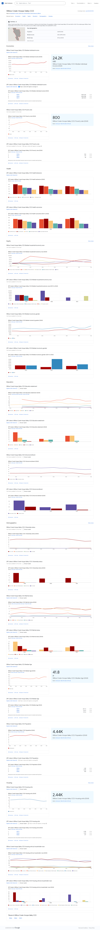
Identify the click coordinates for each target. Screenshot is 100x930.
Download (11, 78)
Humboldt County (14, 13)
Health (24, 16)
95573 (18, 98)
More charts (91, 46)
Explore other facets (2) (12, 52)
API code (16, 78)
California (21, 13)
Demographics (43, 16)
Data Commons (8, 3)
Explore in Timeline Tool (24, 78)
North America (34, 13)
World (39, 13)
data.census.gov (19, 394)
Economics (17, 16)
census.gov (13, 58)
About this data (19, 58)
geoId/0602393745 (90, 10)
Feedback (96, 3)
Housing (50, 16)
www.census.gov (30, 40)
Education (35, 16)
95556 (18, 94)
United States (27, 13)
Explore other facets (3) (12, 598)
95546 (18, 96)
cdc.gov (12, 180)
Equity (29, 16)
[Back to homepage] (3, 3)
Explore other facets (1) (12, 422)
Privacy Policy (92, 928)
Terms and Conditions (83, 928)
